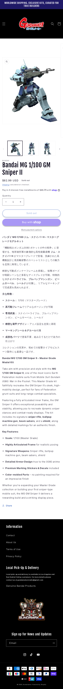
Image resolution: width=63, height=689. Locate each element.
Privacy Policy (13, 556)
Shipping (5, 185)
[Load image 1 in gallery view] (14, 148)
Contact (10, 535)
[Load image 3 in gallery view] (47, 148)
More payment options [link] (31, 229)
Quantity (6, 195)
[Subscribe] (53, 643)
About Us (11, 542)
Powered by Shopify (39, 684)
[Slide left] (3, 149)
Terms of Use (13, 549)
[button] (3, 23)
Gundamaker (27, 684)
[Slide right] (59, 149)
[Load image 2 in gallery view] (31, 148)
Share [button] (9, 505)
